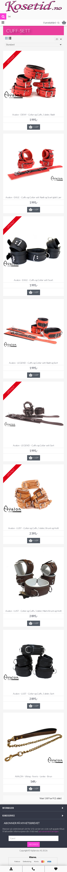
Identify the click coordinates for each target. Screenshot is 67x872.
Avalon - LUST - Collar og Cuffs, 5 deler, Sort (33, 693)
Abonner (33, 844)
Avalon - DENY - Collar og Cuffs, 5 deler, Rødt (33, 114)
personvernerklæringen (48, 831)
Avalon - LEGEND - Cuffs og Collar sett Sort (33, 445)
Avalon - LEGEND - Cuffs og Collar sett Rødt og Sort (33, 362)
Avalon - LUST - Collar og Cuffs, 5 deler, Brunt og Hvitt (33, 528)
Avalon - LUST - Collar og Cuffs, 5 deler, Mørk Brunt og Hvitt (33, 611)
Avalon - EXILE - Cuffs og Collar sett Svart (33, 280)
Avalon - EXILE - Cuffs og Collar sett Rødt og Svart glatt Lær (33, 197)
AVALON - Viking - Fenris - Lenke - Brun (33, 776)
